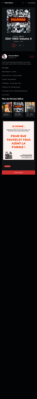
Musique (16, 41)
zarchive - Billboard (18, 36)
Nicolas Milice (13, 55)
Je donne (7, 166)
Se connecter (31, 3)
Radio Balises (9, 3)
